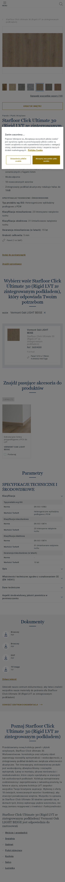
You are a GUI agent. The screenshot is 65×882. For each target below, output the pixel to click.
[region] (32, 148)
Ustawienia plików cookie (18, 160)
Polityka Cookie (35, 150)
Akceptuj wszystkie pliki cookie (46, 160)
